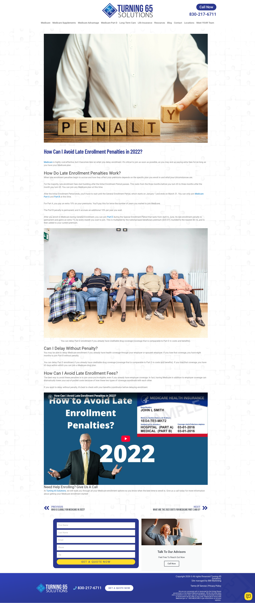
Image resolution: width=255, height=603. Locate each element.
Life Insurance (145, 22)
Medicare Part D (109, 22)
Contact (178, 22)
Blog (169, 22)
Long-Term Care (127, 22)
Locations (189, 22)
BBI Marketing (214, 581)
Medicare (45, 22)
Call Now (172, 563)
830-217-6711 (202, 14)
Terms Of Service (199, 586)
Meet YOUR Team (205, 22)
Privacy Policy (214, 586)
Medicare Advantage (88, 22)
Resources (159, 22)
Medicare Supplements (64, 22)
